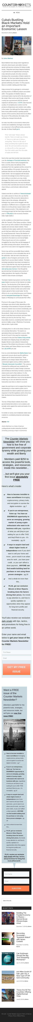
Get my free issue (16, 669)
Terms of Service (26, 1014)
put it (18, 129)
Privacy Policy (12, 1016)
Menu (18, 12)
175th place (9, 213)
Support (19, 1014)
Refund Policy (21, 1016)
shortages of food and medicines (17, 160)
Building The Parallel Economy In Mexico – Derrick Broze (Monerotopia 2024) (23, 918)
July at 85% (7, 348)
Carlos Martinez (8, 58)
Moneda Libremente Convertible (12, 364)
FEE (8, 422)
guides (4, 258)
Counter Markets (16, 5)
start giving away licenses (9, 269)
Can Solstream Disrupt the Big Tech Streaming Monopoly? (22, 956)
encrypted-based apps (13, 295)
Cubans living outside (24, 337)
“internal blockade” (25, 193)
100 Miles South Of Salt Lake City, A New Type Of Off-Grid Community (23, 975)
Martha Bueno (24, 353)
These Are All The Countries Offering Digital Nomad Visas (23, 993)
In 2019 (20, 102)
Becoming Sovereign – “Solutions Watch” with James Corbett (23, 937)
